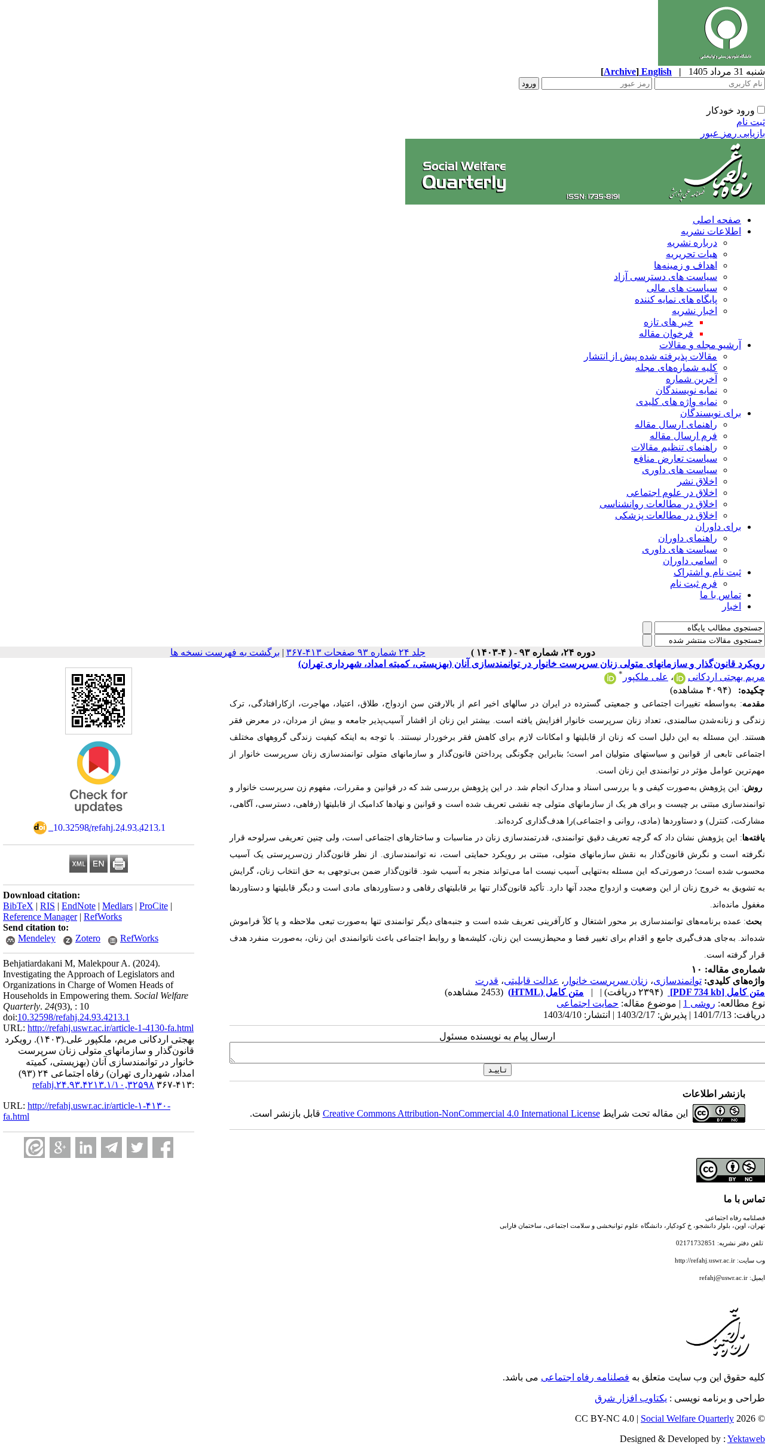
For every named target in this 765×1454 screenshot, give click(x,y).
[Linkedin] (85, 1147)
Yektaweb (746, 1439)
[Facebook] (162, 1147)
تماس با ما (720, 595)
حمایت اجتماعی (587, 1003)
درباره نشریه (692, 242)
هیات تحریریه (691, 254)
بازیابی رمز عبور (732, 133)
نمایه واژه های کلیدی (676, 402)
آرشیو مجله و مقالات (700, 345)
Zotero (87, 938)
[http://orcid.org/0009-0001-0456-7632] (610, 681)
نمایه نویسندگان (686, 390)
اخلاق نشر (697, 481)
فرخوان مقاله (666, 333)
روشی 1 (699, 1003)
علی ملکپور (645, 677)
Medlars (117, 906)
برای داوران (718, 527)
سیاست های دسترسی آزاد (665, 277)
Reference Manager (40, 917)
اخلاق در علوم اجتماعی (671, 492)
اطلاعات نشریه (711, 231)
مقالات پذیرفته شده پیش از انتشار (650, 356)
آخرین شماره (691, 379)
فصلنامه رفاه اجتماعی (585, 1377)
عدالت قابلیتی (531, 981)
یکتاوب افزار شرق (631, 1398)
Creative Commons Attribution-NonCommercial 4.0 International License (461, 1113)
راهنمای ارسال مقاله (676, 424)
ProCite (153, 906)
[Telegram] (111, 1147)
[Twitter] (137, 1147)
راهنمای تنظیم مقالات (674, 447)
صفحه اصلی (717, 220)
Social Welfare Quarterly (687, 1418)
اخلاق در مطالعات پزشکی (666, 515)
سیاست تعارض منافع (675, 458)
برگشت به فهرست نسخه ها (225, 652)
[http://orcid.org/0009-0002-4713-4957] (680, 681)
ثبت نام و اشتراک (707, 572)
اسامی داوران (690, 561)
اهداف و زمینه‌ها (685, 265)
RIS (47, 906)
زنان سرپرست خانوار (606, 981)
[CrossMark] (98, 817)
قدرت (486, 981)
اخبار (731, 606)
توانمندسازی (677, 981)
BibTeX (18, 906)
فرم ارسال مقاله (683, 436)
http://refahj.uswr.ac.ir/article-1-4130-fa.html (110, 1028)
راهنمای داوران (687, 538)
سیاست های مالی (682, 288)
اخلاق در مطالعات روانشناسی (658, 504)
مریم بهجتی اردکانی (726, 677)
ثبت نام (750, 122)
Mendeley (37, 938)
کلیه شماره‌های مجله (676, 367)
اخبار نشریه (694, 311)
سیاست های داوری (679, 470)
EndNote (79, 906)
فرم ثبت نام (693, 583)
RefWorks (103, 917)
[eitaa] (34, 1147)
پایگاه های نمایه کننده (676, 299)
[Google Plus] (60, 1147)
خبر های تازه (668, 322)
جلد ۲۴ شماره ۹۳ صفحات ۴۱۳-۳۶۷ (356, 652)
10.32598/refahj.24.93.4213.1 (73, 1017)
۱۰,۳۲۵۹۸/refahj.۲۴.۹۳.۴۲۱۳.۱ (93, 1085)
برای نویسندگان (710, 413)
